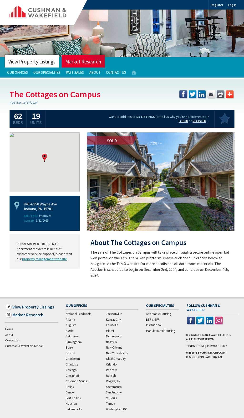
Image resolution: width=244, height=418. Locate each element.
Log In (183, 121)
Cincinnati (72, 376)
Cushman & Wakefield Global (24, 346)
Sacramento (114, 387)
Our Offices (17, 72)
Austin (70, 331)
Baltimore (72, 336)
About (95, 72)
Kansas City (113, 320)
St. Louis (111, 398)
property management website (44, 259)
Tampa (110, 404)
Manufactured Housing (160, 331)
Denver (70, 392)
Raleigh (111, 376)
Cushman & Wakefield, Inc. (213, 335)
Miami (110, 331)
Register (217, 5)
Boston (70, 353)
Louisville (112, 325)
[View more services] (230, 94)
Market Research (83, 61)
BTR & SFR (153, 320)
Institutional (154, 325)
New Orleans (114, 347)
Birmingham (74, 342)
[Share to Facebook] (183, 94)
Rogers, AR (113, 381)
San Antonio (114, 392)
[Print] (220, 94)
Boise (69, 347)
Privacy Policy (217, 346)
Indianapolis (74, 409)
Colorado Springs (77, 381)
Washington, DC (116, 409)
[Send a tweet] (192, 94)
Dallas (70, 387)
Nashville (111, 342)
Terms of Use (195, 346)
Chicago (71, 370)
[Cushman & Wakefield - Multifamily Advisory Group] (46, 12)
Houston (71, 404)
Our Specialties (46, 72)
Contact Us (116, 72)
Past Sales (75, 72)
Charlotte (72, 364)
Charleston (73, 359)
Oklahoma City (116, 359)
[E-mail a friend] (211, 94)
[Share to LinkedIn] (202, 94)
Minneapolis (114, 336)
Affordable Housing (158, 314)
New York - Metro (117, 353)
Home (134, 73)
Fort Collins (73, 398)
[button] (44, 158)
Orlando (111, 364)
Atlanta (70, 320)
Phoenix (111, 370)
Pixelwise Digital (211, 357)
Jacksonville (114, 314)
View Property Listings (32, 61)
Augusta (71, 325)
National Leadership (79, 314)
